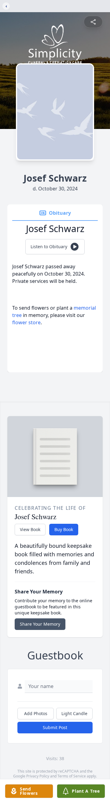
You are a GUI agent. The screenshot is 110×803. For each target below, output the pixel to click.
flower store (26, 322)
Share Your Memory (40, 624)
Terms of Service (71, 776)
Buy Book (63, 529)
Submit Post (55, 727)
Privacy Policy (37, 776)
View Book (30, 529)
